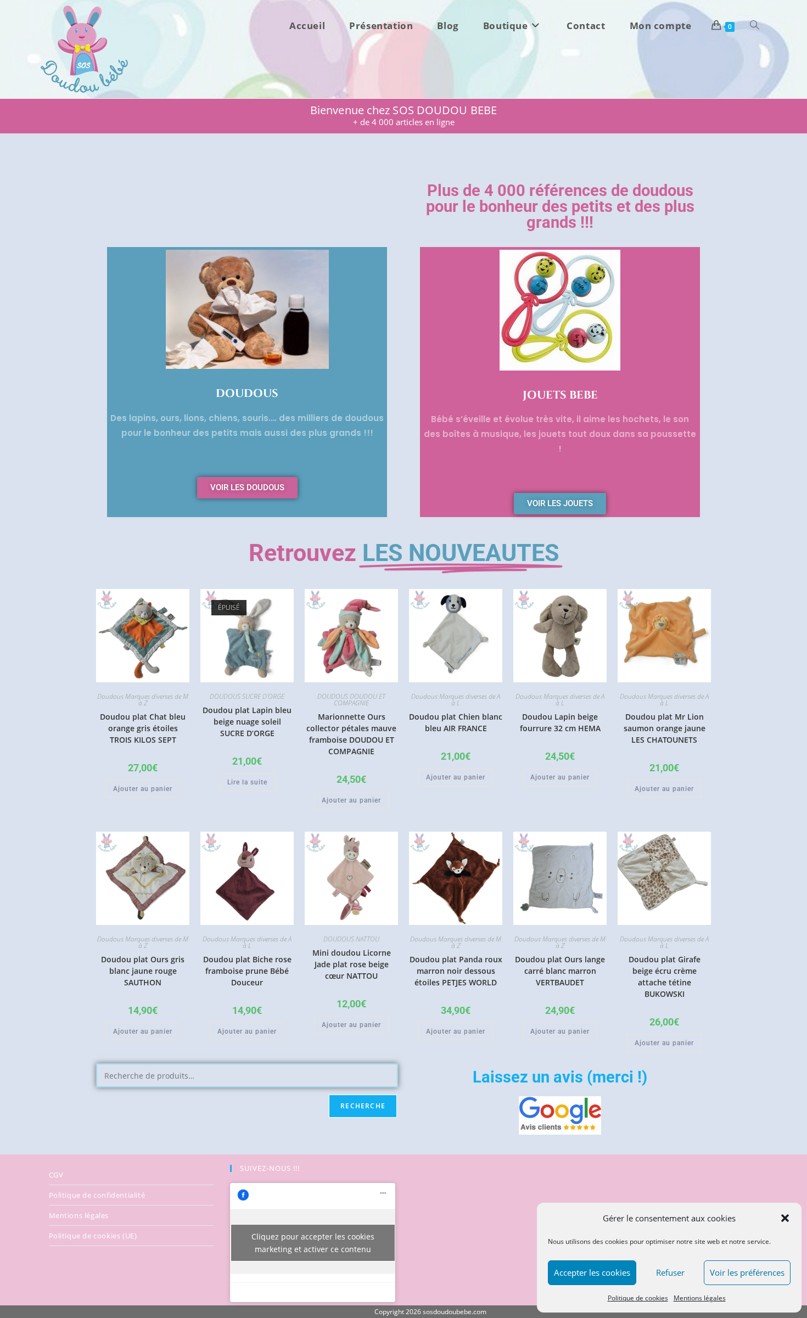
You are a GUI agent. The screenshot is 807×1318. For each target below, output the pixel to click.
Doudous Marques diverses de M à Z (142, 700)
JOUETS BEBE (560, 395)
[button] (785, 1218)
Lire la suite (247, 782)
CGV (56, 1175)
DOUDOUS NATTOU (351, 939)
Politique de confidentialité (97, 1195)
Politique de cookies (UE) (93, 1236)
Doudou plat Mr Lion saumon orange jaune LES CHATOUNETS (664, 728)
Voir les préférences (747, 1272)
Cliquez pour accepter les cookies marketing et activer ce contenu (312, 1242)
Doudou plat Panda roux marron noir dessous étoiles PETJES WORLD (456, 971)
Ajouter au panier (142, 789)
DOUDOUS (247, 393)
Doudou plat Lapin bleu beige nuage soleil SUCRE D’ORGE (247, 721)
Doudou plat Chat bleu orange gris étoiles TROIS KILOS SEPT (143, 728)
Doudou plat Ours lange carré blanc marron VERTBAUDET (560, 971)
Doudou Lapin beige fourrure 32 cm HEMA (560, 722)
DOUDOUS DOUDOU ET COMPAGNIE (351, 700)
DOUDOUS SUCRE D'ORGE (247, 696)
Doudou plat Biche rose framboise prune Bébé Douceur (247, 971)
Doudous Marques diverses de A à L (455, 700)
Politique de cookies (638, 1298)
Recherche (362, 1106)
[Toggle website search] (754, 25)
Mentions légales (700, 1298)
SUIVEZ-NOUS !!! (270, 1168)
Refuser (670, 1272)
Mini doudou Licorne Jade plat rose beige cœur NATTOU (351, 964)
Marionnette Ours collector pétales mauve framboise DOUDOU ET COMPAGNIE (351, 733)
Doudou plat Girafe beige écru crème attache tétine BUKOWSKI (664, 976)
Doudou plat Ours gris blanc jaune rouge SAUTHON (142, 971)
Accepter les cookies (592, 1272)
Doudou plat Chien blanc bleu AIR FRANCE (455, 722)
